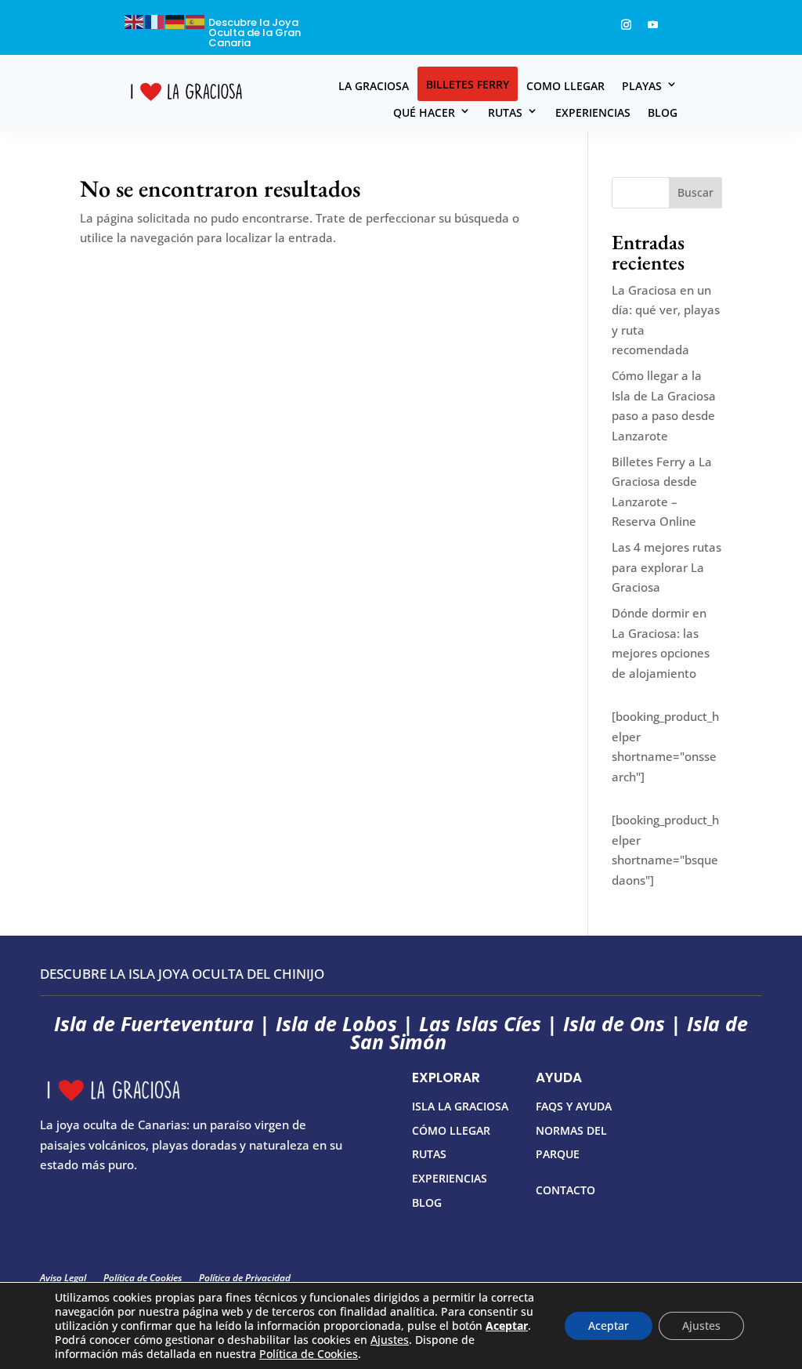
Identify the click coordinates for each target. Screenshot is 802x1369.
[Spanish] (196, 20)
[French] (155, 20)
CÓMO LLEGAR (451, 1130)
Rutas (505, 112)
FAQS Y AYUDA (574, 1106)
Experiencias (592, 112)
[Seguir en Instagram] (626, 25)
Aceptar (608, 1325)
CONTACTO (565, 1189)
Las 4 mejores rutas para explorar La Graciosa (666, 567)
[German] (175, 20)
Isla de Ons (614, 1023)
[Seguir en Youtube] (652, 25)
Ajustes (389, 1340)
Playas (642, 85)
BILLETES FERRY (467, 84)
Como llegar (565, 85)
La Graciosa (373, 85)
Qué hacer (424, 112)
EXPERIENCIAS (449, 1178)
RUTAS (429, 1153)
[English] (135, 20)
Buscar (695, 192)
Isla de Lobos (336, 1023)
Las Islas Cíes (480, 1023)
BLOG (427, 1202)
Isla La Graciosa (460, 1106)
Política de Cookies (308, 1353)
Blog (662, 112)
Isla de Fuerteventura (154, 1023)
